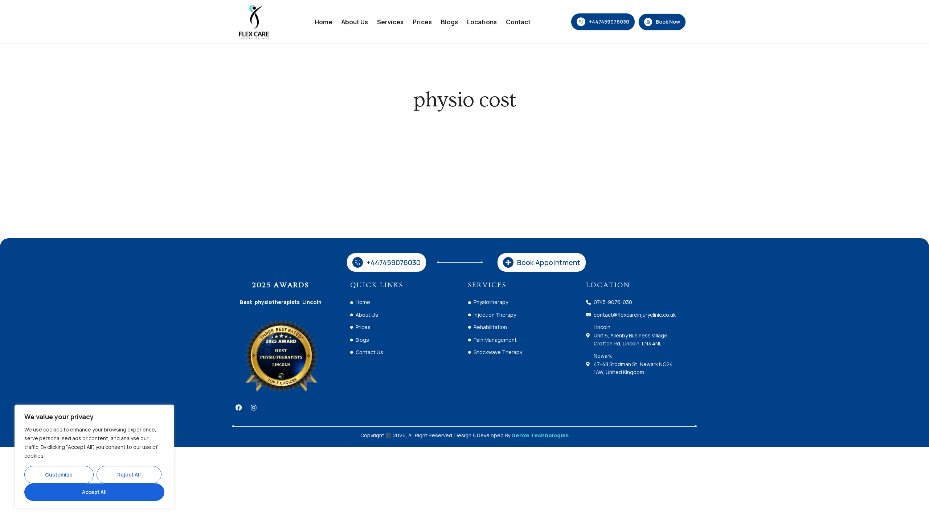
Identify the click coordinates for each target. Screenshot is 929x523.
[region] (94, 456)
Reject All (129, 474)
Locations (482, 22)
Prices (422, 22)
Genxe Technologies (540, 435)
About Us (354, 22)
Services (390, 22)
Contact (518, 22)
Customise (59, 474)
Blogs (449, 22)
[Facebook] (238, 407)
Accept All (94, 491)
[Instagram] (253, 407)
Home (323, 22)
